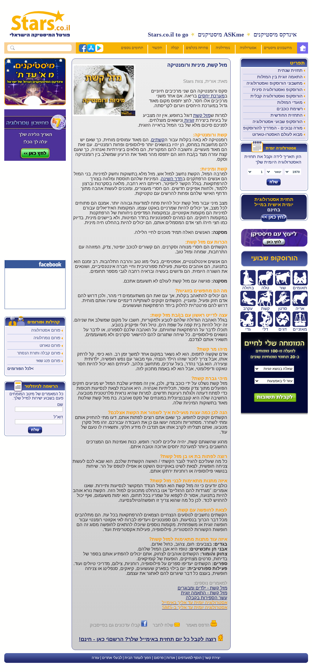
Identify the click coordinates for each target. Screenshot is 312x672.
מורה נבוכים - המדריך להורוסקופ (273, 127)
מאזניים (300, 329)
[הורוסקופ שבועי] (274, 265)
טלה (265, 287)
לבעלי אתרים (112, 658)
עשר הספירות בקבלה (206, 597)
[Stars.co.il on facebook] (82, 51)
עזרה (95, 658)
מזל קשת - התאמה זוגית (204, 592)
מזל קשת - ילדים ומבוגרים (202, 588)
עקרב (248, 308)
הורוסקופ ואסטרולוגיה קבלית (276, 95)
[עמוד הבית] (302, 48)
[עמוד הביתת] (36, 40)
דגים (282, 329)
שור (282, 287)
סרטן (282, 308)
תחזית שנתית (290, 70)
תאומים (300, 287)
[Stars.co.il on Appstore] (90, 51)
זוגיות (188, 120)
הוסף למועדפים (190, 658)
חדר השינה (172, 178)
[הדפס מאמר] (214, 625)
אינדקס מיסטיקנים (275, 34)
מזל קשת (202, 115)
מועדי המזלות (290, 102)
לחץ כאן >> (274, 217)
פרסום (159, 658)
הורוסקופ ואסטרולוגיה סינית (277, 89)
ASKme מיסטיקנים (221, 34)
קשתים (158, 139)
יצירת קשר (212, 658)
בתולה (248, 287)
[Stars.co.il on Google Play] (99, 51)
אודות (170, 658)
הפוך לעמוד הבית (138, 658)
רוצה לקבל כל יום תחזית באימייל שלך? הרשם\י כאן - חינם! (147, 639)
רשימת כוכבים (290, 108)
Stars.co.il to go (168, 34)
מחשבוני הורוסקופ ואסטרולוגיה (274, 83)
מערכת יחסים (211, 95)
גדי (248, 329)
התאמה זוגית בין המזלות (280, 76)
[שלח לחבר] (177, 625)
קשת (265, 308)
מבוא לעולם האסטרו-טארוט (277, 134)
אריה (300, 308)
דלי (265, 329)
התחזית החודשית (287, 115)
